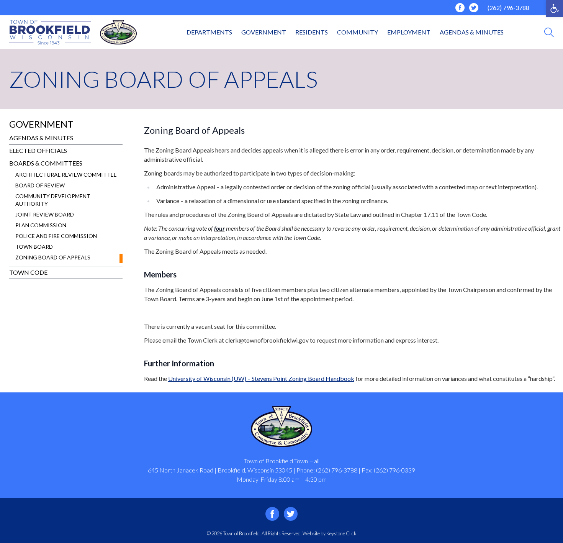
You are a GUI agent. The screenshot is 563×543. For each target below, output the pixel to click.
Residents (311, 32)
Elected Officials (38, 150)
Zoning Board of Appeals (52, 257)
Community (357, 32)
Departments (209, 32)
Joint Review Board (44, 214)
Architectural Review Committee (66, 174)
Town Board (34, 246)
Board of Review (40, 185)
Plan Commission (40, 225)
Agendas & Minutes (472, 32)
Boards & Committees (45, 163)
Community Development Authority (52, 200)
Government (263, 32)
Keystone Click (341, 533)
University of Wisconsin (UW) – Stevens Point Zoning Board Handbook (261, 378)
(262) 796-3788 (508, 7)
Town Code (28, 272)
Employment (408, 32)
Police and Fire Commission (56, 236)
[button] (554, 8)
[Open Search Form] (549, 32)
